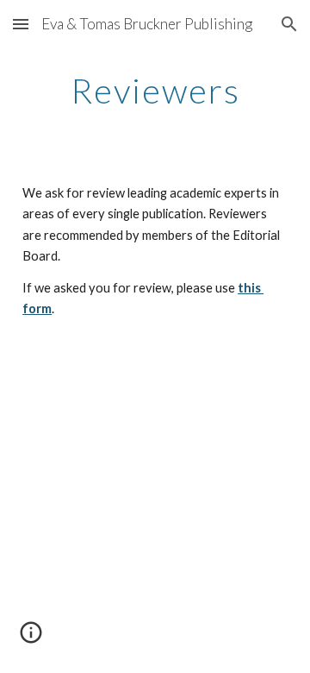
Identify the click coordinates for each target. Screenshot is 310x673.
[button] (20, 23)
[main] (155, 90)
